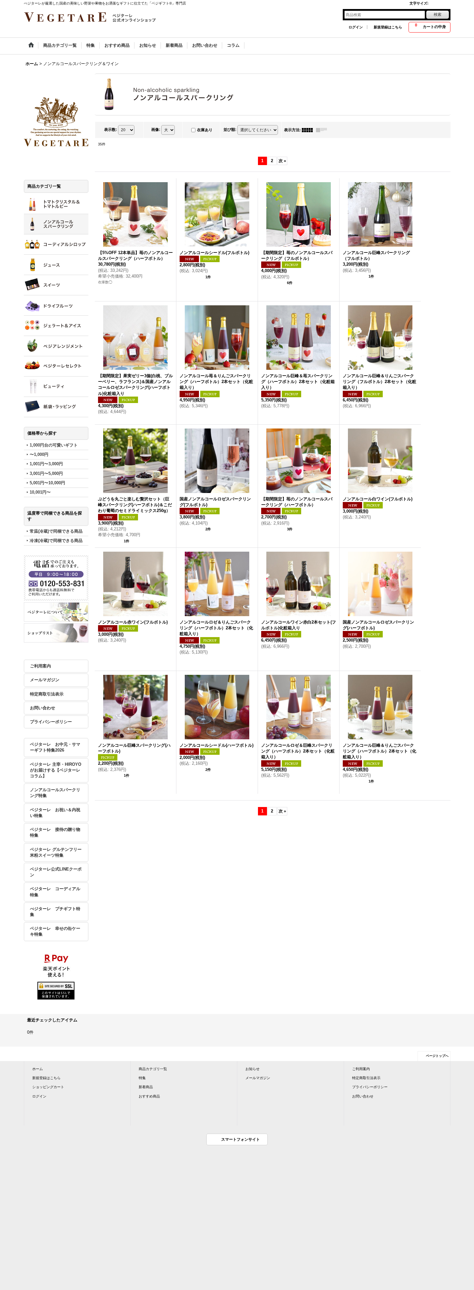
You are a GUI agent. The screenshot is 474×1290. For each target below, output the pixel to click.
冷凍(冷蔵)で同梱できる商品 (56, 540)
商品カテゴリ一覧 (153, 1069)
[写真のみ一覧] (309, 130)
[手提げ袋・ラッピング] (56, 407)
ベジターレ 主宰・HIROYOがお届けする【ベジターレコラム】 (55, 770)
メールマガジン (44, 679)
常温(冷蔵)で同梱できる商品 (56, 531)
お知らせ (252, 1069)
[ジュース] (56, 265)
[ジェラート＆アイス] (56, 326)
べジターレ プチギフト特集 (55, 911)
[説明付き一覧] (323, 130)
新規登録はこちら (388, 27)
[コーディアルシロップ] (56, 244)
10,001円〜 (40, 492)
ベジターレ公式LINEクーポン (56, 872)
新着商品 (146, 1087)
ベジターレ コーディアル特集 (55, 891)
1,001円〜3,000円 (46, 463)
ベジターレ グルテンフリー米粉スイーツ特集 (56, 852)
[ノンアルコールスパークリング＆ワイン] (56, 224)
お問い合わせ (42, 707)
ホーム (37, 1069)
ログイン (356, 27)
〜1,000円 (39, 454)
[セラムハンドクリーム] (56, 387)
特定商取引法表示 (47, 694)
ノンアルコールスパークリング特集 (55, 792)
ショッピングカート (48, 1087)
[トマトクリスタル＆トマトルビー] (56, 204)
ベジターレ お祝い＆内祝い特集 (55, 812)
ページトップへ (437, 1056)
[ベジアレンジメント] (56, 346)
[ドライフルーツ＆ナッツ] (56, 305)
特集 (142, 1078)
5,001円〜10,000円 (47, 482)
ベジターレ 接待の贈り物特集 (55, 832)
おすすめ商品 (149, 1096)
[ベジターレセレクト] (56, 366)
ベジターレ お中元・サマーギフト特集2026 (55, 747)
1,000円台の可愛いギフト (54, 445)
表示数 (110, 129)
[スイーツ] (56, 285)
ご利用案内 (40, 666)
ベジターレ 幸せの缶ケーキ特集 (55, 931)
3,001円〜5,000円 (46, 473)
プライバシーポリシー (51, 721)
